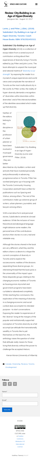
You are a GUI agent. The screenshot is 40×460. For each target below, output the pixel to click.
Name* (4, 391)
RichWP (26, 455)
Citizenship (16, 364)
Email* (4, 400)
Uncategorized (10, 367)
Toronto (31, 364)
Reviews (24, 364)
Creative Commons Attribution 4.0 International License (20, 441)
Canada (8, 364)
